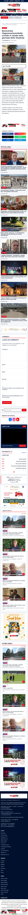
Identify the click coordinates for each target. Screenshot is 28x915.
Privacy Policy (4, 835)
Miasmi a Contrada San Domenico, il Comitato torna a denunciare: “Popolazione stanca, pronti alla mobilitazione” (14, 320)
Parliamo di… (4, 852)
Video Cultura (4, 886)
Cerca (22, 1)
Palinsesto (3, 833)
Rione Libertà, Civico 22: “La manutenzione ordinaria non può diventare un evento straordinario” (12, 234)
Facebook (8, 133)
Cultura (2, 866)
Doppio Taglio (4, 840)
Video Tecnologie (5, 890)
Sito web (4, 379)
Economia (3, 868)
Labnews (3, 848)
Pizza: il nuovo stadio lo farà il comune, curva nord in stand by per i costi (14, 606)
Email (3, 371)
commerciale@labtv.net (9, 826)
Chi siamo (6, 1)
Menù (4, 14)
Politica (2, 862)
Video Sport (3, 888)
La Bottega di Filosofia (6, 846)
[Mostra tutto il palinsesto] (14, 472)
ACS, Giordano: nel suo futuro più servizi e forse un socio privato (13, 556)
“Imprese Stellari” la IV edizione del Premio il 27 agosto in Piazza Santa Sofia (13, 298)
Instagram (20, 133)
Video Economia (4, 884)
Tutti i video (23, 513)
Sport (2, 870)
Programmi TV (4, 837)
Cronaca (3, 860)
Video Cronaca (4, 878)
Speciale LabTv (4, 838)
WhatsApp (20, 136)
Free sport (3, 842)
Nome (4, 364)
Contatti (11, 1)
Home (3, 23)
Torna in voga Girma (8, 688)
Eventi (2, 872)
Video (2, 894)
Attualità (6, 23)
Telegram (20, 139)
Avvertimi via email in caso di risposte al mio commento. (13, 389)
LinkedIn (8, 139)
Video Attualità (4, 882)
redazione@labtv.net (5, 821)
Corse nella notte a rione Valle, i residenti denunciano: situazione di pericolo (13, 533)
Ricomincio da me (5, 854)
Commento (5, 349)
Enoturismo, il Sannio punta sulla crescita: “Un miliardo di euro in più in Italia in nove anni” (13, 212)
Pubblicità (17, 1)
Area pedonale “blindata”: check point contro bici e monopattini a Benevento (13, 191)
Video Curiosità (4, 892)
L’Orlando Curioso (5, 844)
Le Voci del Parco (5, 850)
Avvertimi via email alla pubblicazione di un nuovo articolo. (12, 396)
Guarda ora (22, 445)
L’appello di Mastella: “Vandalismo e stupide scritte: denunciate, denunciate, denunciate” (13, 256)
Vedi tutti (24, 452)
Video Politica (4, 880)
